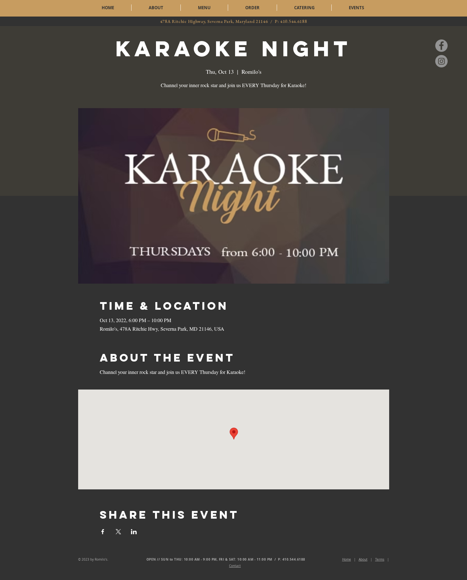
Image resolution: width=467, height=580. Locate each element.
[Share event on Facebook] (103, 531)
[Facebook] (441, 45)
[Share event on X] (118, 531)
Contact (235, 566)
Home (346, 559)
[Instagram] (441, 61)
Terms (379, 559)
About (363, 559)
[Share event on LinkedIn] (134, 531)
